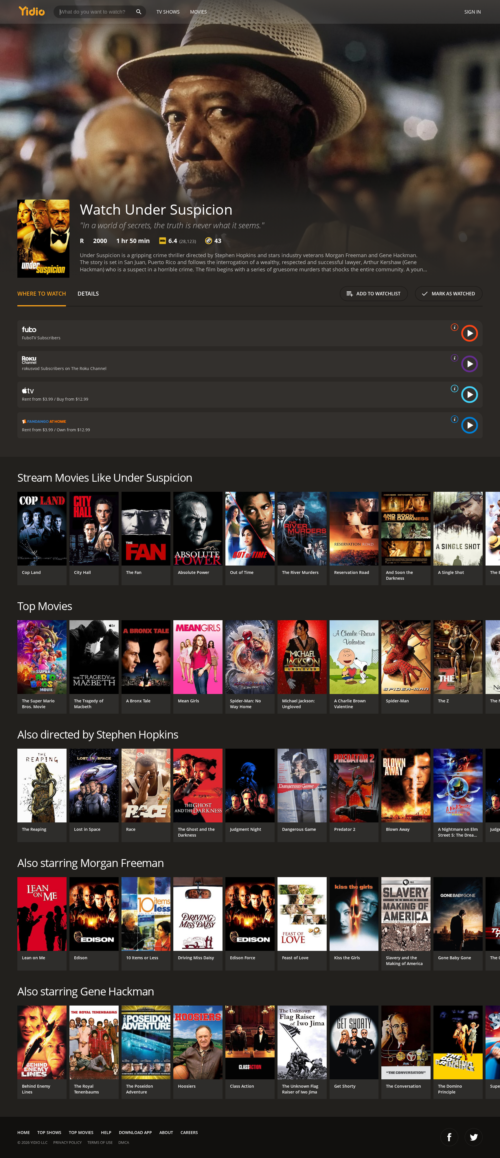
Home (23, 1132)
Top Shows (49, 1132)
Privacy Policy (67, 1142)
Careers (189, 1132)
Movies (198, 12)
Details (88, 293)
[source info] (453, 327)
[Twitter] (474, 1137)
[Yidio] (32, 13)
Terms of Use (100, 1142)
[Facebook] (449, 1137)
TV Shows (168, 12)
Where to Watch (41, 293)
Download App (135, 1132)
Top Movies (81, 1132)
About (166, 1132)
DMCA (123, 1142)
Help (106, 1132)
